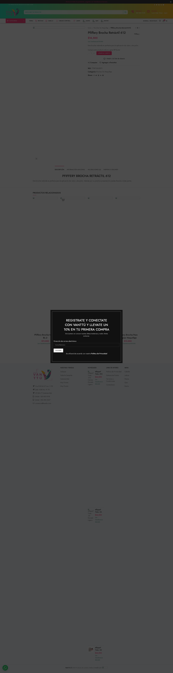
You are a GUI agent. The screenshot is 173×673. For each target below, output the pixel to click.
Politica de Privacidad (99, 353)
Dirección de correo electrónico (65, 341)
